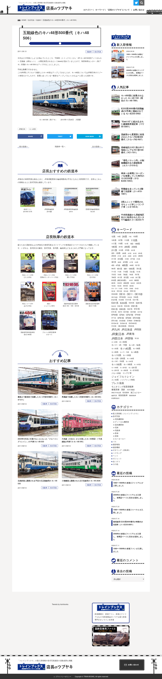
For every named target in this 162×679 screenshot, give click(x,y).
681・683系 (129, 268)
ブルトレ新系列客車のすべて (49, 333)
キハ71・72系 (124, 352)
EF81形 (121, 317)
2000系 (126, 283)
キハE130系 (134, 370)
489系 (131, 265)
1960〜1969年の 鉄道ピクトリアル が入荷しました (135, 56)
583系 (113, 268)
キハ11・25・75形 (119, 344)
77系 (130, 237)
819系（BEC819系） (119, 280)
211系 (114, 250)
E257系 (139, 302)
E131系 (128, 299)
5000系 (133, 283)
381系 (113, 262)
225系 (124, 253)
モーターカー (120, 439)
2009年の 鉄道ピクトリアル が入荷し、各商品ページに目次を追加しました (135, 72)
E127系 (114, 299)
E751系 (113, 312)
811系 (120, 277)
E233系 (123, 302)
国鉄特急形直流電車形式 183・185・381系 (71, 304)
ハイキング (117, 453)
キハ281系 (115, 370)
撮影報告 (116, 444)
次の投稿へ (96, 146)
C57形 (126, 288)
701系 (138, 268)
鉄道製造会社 (115, 398)
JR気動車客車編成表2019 (71, 210)
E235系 (131, 302)
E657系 (129, 309)
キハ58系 (136, 348)
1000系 (119, 283)
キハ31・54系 (134, 344)
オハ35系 (114, 342)
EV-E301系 (114, 323)
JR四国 (137, 329)
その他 (115, 464)
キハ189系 (114, 367)
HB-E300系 (122, 326)
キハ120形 (127, 355)
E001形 (130, 297)
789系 (113, 277)
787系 (137, 274)
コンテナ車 (127, 373)
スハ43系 (115, 379)
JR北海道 (126, 329)
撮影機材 (116, 447)
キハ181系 (129, 361)
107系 (120, 240)
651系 (119, 268)
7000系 (113, 286)
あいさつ (116, 461)
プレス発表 (117, 383)
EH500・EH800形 (133, 320)
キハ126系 (130, 358)
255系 (113, 256)
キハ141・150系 (117, 361)
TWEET (60, 136)
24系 (124, 236)
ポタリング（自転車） (121, 450)
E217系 (135, 299)
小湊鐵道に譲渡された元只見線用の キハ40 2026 (81, 480)
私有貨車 (126, 392)
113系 (126, 240)
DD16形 (126, 291)
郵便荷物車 (132, 395)
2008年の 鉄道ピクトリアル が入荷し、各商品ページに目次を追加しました (128, 536)
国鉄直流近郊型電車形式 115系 (93, 304)
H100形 (113, 326)
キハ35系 (114, 348)
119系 (120, 243)
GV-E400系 (133, 323)
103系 (135, 236)
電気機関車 (119, 419)
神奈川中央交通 (116, 392)
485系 (125, 265)
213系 (121, 250)
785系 (131, 274)
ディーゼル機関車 (122, 422)
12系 (113, 236)
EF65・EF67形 (126, 314)
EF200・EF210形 (133, 317)
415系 (125, 262)
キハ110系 (116, 355)
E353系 (126, 306)
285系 (129, 256)
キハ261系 (132, 367)
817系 (138, 277)
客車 (116, 433)
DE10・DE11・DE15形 (130, 294)
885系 (113, 283)
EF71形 (113, 318)
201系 (121, 247)
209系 (134, 246)
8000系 (125, 286)
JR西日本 (117, 338)
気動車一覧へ (60, 146)
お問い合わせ (138, 9)
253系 (140, 253)
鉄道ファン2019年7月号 (27, 210)
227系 (129, 253)
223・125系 (115, 253)
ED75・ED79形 (123, 312)
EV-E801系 (123, 323)
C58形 (131, 288)
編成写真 (114, 395)
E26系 (136, 297)
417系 (131, 262)
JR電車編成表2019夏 (49, 210)
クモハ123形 (116, 373)
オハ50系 (123, 341)
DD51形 (133, 291)
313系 (120, 258)
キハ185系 (127, 364)
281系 (124, 256)
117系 (113, 243)
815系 (132, 277)
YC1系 (137, 338)
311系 (113, 259)
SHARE (30, 136)
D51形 (113, 291)
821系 (131, 280)
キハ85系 (135, 352)
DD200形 (114, 294)
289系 (140, 256)
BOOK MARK (93, 136)
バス (114, 441)
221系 (133, 250)
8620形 (131, 286)
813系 (126, 277)
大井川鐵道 (131, 389)
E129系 (121, 300)
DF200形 (122, 297)
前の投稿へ (23, 146)
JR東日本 (22, 129)
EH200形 (122, 320)
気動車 (89, 51)
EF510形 (114, 320)
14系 (119, 236)
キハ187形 (137, 364)
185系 (114, 246)
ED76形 (133, 312)
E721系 (137, 309)
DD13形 (119, 291)
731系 (138, 272)
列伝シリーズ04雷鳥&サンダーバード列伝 (49, 276)
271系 (119, 256)
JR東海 (130, 334)
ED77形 (140, 312)
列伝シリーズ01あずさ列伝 (27, 304)
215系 (127, 250)
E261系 (113, 306)
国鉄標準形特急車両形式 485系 (28, 333)
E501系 (134, 306)
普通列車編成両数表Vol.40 (93, 210)
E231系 (114, 302)
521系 (137, 265)
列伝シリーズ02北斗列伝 (92, 276)
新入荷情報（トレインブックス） (126, 413)
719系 (125, 271)
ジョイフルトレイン (122, 376)
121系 (126, 243)
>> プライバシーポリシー (62, 676)
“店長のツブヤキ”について (118, 9)
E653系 (122, 309)
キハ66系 (114, 352)
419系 (136, 262)
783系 (125, 274)
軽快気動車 (123, 395)
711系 (113, 271)
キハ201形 (123, 367)
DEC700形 (114, 297)
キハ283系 (124, 370)
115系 (134, 240)
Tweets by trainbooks (60, 604)
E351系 (119, 306)
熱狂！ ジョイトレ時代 (49, 304)
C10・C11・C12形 (116, 288)
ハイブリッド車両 (127, 379)
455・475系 (115, 265)
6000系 (138, 283)
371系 (132, 259)
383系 (119, 262)
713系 (119, 272)
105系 (113, 240)
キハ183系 (116, 364)
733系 (113, 274)
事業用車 (115, 389)
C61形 (136, 288)
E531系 (114, 309)
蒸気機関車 (119, 424)
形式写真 (97, 51)
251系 (134, 253)
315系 (127, 259)
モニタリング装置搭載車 (122, 386)
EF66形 (138, 314)
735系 (119, 274)
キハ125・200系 (118, 358)
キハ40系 (32, 129)
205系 (127, 246)
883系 (136, 280)
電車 (116, 427)
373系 (138, 259)
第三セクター (136, 392)
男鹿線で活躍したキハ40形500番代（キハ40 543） (82, 397)
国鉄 (123, 389)
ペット (115, 455)
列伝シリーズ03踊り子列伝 (70, 276)
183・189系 (135, 243)
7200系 (119, 286)
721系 (132, 271)
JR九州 (115, 329)
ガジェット (117, 458)
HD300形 (131, 326)
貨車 (116, 436)
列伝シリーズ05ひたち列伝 (27, 276)
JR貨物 (129, 338)
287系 (134, 256)
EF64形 (114, 314)
